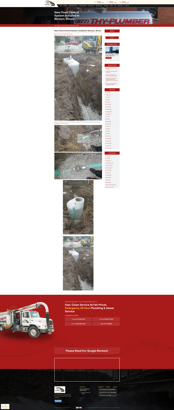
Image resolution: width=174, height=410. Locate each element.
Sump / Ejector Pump (83, 5)
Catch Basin (108, 158)
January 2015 (108, 140)
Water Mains (106, 5)
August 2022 (108, 92)
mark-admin (58, 34)
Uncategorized (108, 175)
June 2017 (108, 97)
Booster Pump (108, 155)
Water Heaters (98, 5)
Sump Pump (108, 172)
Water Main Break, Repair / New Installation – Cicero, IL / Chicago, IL (112, 55)
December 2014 (109, 143)
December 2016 (109, 109)
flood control (70, 34)
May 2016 (107, 119)
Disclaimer (97, 407)
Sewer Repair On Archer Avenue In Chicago (111, 72)
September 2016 (109, 111)
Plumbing (65, 5)
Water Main (108, 179)
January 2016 (108, 123)
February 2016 (108, 121)
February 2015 (108, 138)
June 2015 (108, 128)
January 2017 (108, 106)
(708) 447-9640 (113, 2)
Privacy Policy (102, 407)
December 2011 (108, 148)
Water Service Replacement (111, 184)
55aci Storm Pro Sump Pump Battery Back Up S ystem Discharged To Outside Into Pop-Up (112, 80)
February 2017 (108, 104)
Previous (106, 60)
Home (61, 5)
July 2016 (107, 116)
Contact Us (127, 5)
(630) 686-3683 (125, 2)
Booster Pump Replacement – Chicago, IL (111, 68)
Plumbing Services (109, 167)
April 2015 (108, 133)
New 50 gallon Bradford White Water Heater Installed (111, 84)
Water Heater (108, 177)
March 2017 (108, 102)
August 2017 (108, 94)
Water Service (108, 182)
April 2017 (108, 99)
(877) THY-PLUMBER (106, 324)
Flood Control (91, 5)
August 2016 (108, 114)
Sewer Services (108, 170)
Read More (108, 57)
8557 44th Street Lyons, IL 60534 (86, 393)
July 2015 (107, 126)
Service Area (120, 5)
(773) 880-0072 (100, 2)
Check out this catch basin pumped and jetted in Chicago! (111, 75)
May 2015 (107, 131)
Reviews (111, 5)
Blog (115, 5)
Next (108, 60)
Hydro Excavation (109, 165)
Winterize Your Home (110, 187)
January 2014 (108, 145)
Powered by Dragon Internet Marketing (112, 407)
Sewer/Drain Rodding (73, 5)
